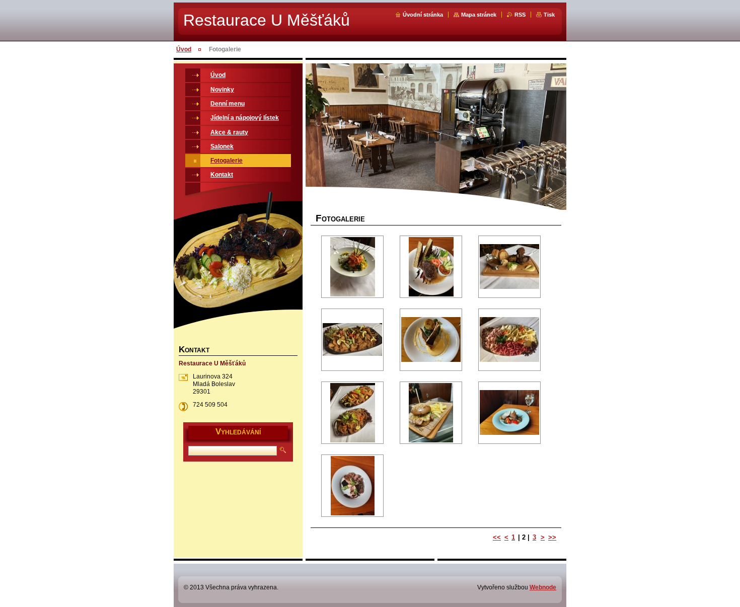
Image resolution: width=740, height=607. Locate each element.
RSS (520, 15)
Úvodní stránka (423, 15)
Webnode (543, 587)
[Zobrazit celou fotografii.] (352, 267)
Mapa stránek (478, 15)
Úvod (183, 49)
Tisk (549, 15)
